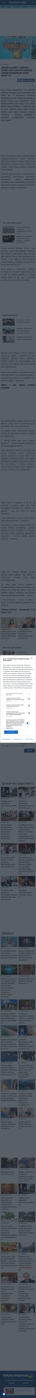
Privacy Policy (29, 739)
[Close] (32, 659)
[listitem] (18, 694)
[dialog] (18, 699)
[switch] (28, 699)
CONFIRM (11, 732)
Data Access (18, 739)
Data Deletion (6, 739)
